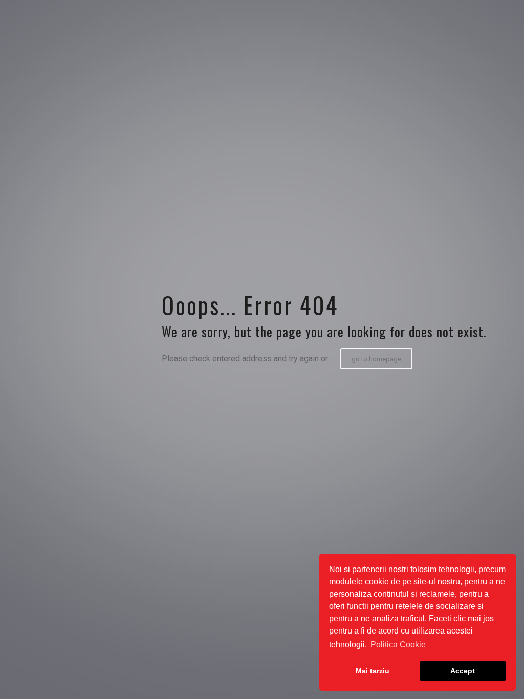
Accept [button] (462, 671)
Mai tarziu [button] (372, 671)
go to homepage (376, 359)
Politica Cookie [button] (398, 644)
